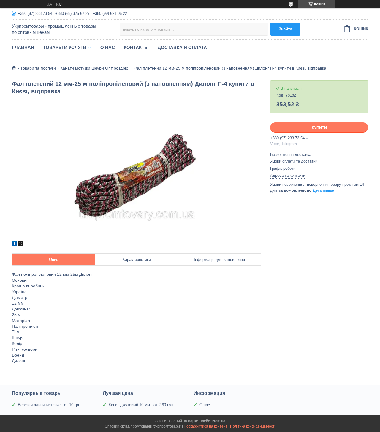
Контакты (136, 47)
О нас (107, 47)
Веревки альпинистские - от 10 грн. (49, 405)
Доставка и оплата (182, 47)
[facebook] (14, 244)
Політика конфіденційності (253, 426)
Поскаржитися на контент (205, 426)
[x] (20, 244)
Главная (23, 47)
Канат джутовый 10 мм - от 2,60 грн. (141, 405)
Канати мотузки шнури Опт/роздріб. (94, 68)
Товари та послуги (38, 68)
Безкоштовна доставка (290, 154)
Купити (319, 128)
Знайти (285, 29)
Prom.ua (218, 421)
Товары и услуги (64, 47)
